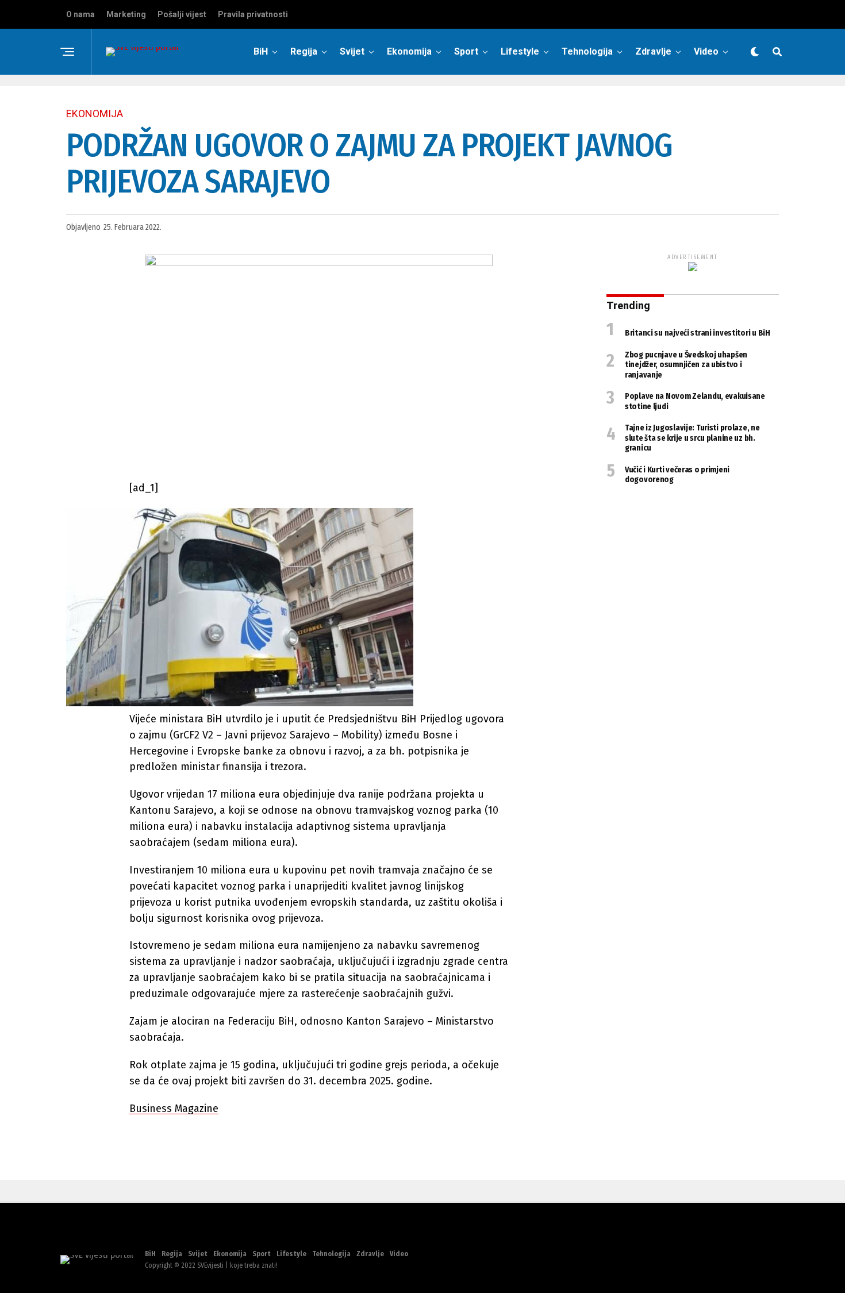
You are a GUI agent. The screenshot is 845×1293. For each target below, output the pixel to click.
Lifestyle (520, 51)
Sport (466, 51)
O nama (80, 14)
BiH (261, 51)
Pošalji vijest (182, 14)
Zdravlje (653, 51)
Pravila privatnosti (253, 14)
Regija (303, 51)
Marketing (126, 14)
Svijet (352, 51)
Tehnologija (587, 51)
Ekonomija (409, 51)
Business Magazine (173, 1108)
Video (706, 51)
